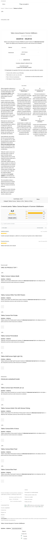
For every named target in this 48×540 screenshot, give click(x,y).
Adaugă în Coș (26, 59)
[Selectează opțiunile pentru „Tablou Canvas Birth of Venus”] (2, 440)
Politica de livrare (28, 499)
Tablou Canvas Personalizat (9, 336)
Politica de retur (28, 501)
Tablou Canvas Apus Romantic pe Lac (12, 387)
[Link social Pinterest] (43, 1)
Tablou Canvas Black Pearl (9, 449)
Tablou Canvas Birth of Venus (10, 428)
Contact (2, 517)
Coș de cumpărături (5, 507)
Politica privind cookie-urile (31, 494)
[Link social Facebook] (40, 1)
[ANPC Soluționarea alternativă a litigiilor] (36, 505)
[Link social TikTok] (46, 1)
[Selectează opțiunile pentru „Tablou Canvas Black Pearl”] (2, 460)
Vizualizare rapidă (2, 290)
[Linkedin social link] (45, 199)
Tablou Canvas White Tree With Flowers (13, 295)
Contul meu (3, 510)
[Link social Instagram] (41, 1)
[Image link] (5, 489)
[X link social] (42, 199)
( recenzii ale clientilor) (26, 35)
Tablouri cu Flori (20, 201)
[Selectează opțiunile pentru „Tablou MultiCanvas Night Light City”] (2, 368)
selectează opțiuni (16, 528)
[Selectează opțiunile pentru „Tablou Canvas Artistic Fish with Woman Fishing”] (2, 419)
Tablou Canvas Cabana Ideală (10, 276)
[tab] (24, 85)
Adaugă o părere (12, 217)
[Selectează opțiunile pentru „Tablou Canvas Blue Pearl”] (2, 481)
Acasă (2, 8)
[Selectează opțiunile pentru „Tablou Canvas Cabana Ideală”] (2, 287)
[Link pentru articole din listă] (12, 499)
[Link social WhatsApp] (44, 1)
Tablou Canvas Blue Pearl (9, 469)
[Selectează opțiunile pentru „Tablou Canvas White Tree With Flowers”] (2, 306)
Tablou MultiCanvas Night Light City (11, 356)
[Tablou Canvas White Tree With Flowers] (10, 293)
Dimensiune (11, 52)
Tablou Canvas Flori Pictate (9, 315)
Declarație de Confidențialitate (31, 492)
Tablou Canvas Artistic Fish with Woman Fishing (15, 408)
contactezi (39, 43)
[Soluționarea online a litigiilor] (32, 506)
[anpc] (26, 505)
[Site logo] (24, 4)
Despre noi (3, 512)
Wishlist (2, 514)
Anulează (23, 54)
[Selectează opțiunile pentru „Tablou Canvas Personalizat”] (2, 347)
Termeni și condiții (29, 497)
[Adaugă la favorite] (2, 284)
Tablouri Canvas (8, 8)
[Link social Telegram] (41, 201)
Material (10, 47)
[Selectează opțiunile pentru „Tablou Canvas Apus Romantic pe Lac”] (2, 399)
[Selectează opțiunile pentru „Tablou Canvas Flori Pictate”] (2, 327)
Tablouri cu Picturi (18, 8)
